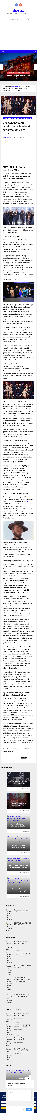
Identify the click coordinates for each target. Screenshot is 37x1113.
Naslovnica (7, 118)
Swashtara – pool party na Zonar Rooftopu (22, 911)
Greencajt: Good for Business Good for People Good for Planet (22, 979)
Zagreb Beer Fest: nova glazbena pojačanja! (22, 995)
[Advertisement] (18, 37)
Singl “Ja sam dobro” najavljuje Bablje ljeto (21, 1050)
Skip (24, 1109)
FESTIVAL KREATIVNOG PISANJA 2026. (22, 924)
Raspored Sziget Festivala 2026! (19, 1039)
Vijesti (20, 118)
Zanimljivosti (27, 118)
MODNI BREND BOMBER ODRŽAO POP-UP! (22, 967)
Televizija (14, 118)
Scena (18, 10)
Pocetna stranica (18, 87)
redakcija (8, 137)
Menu (4, 51)
